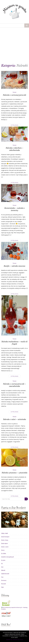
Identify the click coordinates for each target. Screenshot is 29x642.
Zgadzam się (9, 639)
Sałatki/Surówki (5, 573)
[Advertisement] (14, 43)
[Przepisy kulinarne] (6, 603)
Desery (3, 550)
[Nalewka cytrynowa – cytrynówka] (14, 457)
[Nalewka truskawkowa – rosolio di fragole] (14, 315)
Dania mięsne (4, 543)
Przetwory (3, 580)
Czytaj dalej (14, 125)
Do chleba (3, 553)
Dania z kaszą (4, 540)
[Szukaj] (26, 499)
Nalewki (14, 92)
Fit (2, 563)
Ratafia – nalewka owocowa (14, 266)
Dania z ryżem (4, 547)
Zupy (2, 587)
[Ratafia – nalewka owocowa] (14, 251)
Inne (2, 567)
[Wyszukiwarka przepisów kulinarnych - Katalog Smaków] (14, 608)
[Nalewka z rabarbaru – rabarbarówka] (14, 134)
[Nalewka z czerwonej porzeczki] (14, 80)
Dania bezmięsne (5, 536)
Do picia (3, 560)
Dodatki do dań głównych (7, 557)
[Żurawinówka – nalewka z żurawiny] (14, 193)
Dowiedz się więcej (18, 639)
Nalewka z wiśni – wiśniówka (14, 419)
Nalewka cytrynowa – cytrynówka (14, 473)
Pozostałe (3, 583)
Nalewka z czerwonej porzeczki (14, 95)
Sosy (2, 577)
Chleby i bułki (4, 533)
